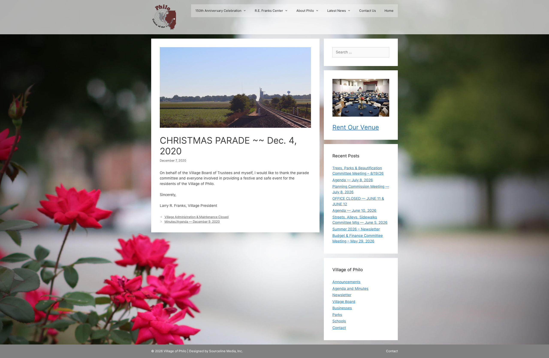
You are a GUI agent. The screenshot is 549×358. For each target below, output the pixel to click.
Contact (339, 328)
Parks (337, 315)
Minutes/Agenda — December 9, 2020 (192, 221)
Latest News (336, 11)
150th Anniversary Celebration (218, 11)
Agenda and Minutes (350, 288)
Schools (339, 321)
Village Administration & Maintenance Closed (196, 217)
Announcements (346, 282)
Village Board (343, 301)
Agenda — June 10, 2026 (354, 210)
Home (389, 11)
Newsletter (341, 295)
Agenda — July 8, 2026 (352, 180)
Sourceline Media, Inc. (226, 351)
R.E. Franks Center (269, 11)
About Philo (305, 11)
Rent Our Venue (355, 127)
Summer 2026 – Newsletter (356, 229)
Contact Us (367, 11)
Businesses (342, 308)
